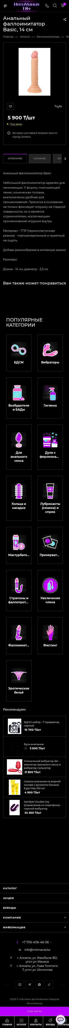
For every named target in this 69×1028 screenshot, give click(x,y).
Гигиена (50, 405)
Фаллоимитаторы (18, 645)
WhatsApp (39, 984)
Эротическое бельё (18, 690)
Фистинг (50, 645)
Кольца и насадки (19, 506)
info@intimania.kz (37, 950)
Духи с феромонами (50, 455)
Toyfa (58, 106)
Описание (15, 158)
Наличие (40, 158)
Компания (12, 917)
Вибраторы (50, 362)
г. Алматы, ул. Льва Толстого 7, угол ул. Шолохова (37, 967)
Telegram (29, 984)
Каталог (10, 888)
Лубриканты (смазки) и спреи (50, 508)
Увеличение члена (50, 600)
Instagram (20, 984)
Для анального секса (19, 457)
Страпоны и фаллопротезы (18, 600)
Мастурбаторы (18, 555)
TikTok (49, 984)
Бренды (9, 907)
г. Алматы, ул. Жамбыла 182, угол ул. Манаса (37, 959)
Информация (14, 927)
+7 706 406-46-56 (35, 942)
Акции (8, 898)
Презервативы (50, 555)
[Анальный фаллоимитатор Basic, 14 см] (35, 71)
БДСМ (19, 362)
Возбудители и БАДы (18, 407)
